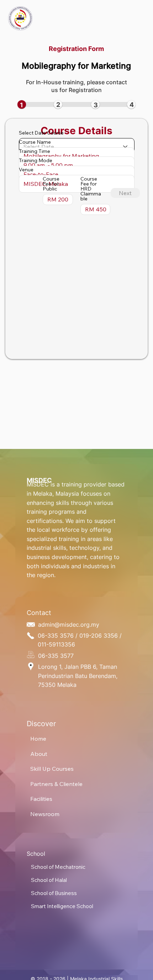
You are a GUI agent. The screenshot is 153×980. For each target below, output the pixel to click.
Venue (26, 169)
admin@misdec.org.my (68, 624)
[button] (96, 10)
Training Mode (35, 160)
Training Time (34, 151)
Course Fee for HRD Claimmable (90, 188)
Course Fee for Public (51, 183)
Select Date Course (41, 132)
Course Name (35, 141)
